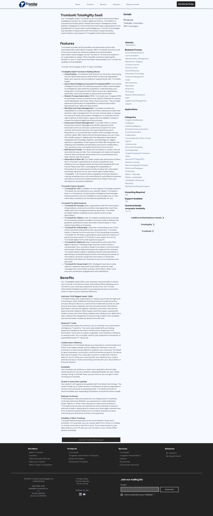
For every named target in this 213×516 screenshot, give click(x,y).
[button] (90, 4)
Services (123, 448)
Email (124, 485)
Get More (32, 448)
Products (72, 448)
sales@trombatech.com (38, 489)
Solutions (170, 448)
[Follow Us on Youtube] (84, 494)
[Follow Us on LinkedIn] (80, 494)
